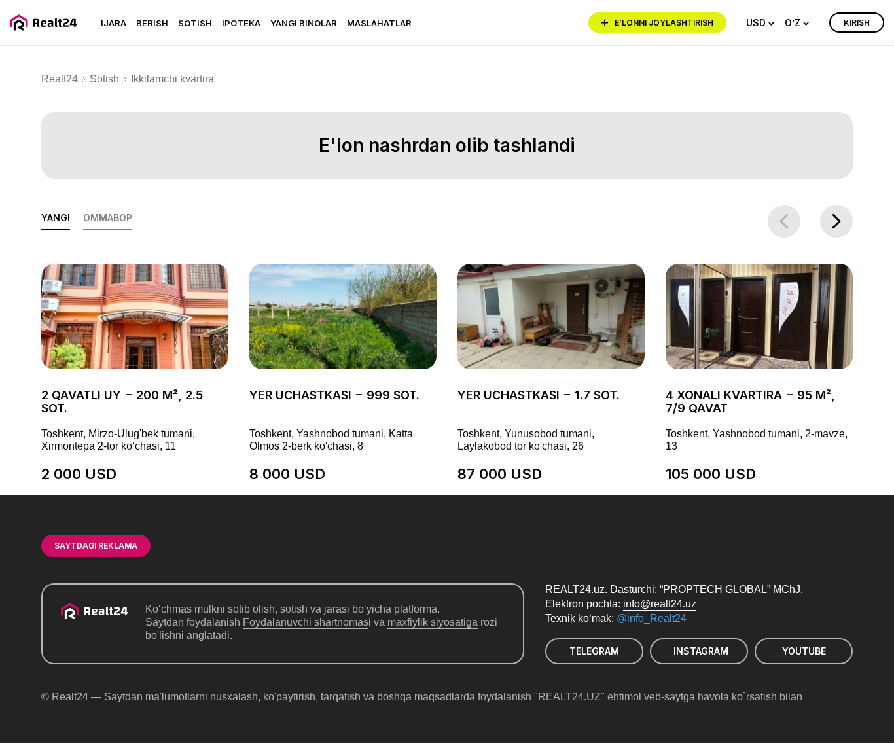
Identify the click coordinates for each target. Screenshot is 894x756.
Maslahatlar (379, 23)
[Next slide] (836, 221)
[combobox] (760, 22)
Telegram (594, 651)
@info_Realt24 (652, 618)
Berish (152, 23)
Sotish (195, 23)
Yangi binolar (303, 23)
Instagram (700, 651)
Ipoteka (241, 23)
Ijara (113, 23)
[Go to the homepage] (45, 22)
